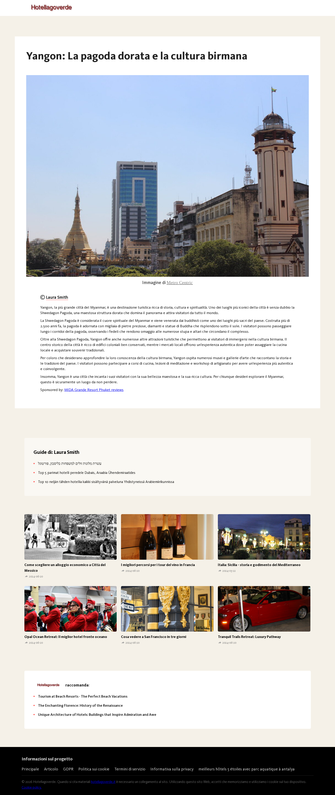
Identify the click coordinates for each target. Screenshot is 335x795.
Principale (30, 769)
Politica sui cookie (93, 769)
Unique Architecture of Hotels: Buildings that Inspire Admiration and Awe (97, 714)
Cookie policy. (32, 787)
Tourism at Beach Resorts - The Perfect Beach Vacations (82, 696)
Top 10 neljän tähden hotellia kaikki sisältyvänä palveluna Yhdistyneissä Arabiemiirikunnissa (106, 482)
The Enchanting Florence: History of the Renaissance (80, 705)
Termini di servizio (129, 769)
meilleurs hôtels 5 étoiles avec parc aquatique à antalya (246, 769)
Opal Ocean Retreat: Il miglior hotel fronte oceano (65, 637)
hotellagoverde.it (103, 782)
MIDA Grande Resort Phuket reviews (94, 389)
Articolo (51, 769)
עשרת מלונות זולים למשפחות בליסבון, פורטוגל (69, 463)
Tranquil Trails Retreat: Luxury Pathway (249, 637)
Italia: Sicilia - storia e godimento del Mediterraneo (259, 565)
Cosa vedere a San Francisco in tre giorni (153, 637)
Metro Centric (180, 282)
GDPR (68, 769)
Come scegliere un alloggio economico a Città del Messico (65, 568)
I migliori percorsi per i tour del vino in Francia (158, 565)
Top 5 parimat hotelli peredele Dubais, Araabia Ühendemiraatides (86, 472)
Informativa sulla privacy (171, 769)
